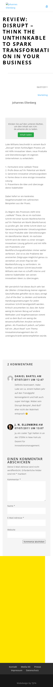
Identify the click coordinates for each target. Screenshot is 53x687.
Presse (37, 666)
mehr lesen (14, 595)
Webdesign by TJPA (26, 683)
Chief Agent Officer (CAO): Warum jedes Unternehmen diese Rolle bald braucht (22, 586)
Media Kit (25, 666)
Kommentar (14, 479)
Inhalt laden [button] (26, 134)
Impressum (16, 670)
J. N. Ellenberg (26, 424)
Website (11, 529)
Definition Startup (16, 639)
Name (11, 505)
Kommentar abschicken (34, 541)
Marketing (43, 95)
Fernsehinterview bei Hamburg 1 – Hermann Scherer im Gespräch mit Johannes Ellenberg (20, 614)
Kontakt (13, 666)
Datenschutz (32, 670)
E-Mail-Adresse (15, 517)
